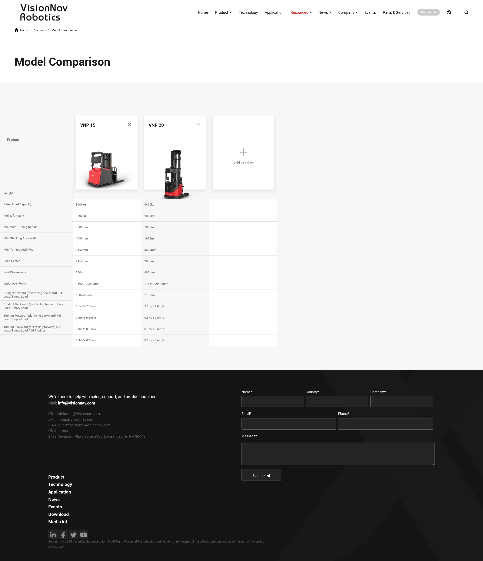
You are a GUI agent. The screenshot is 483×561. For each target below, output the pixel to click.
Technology (248, 12)
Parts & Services (396, 12)
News (323, 12)
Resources (299, 12)
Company (346, 12)
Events (370, 12)
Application (274, 12)
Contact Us (428, 12)
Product (221, 12)
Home (203, 12)
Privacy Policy (56, 546)
